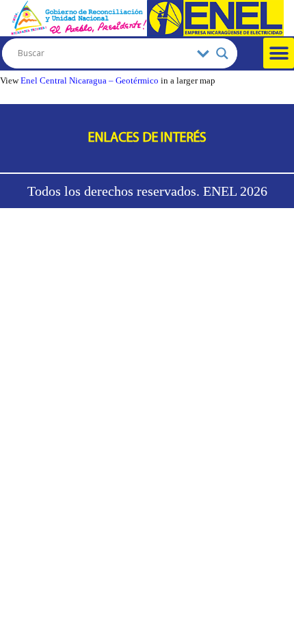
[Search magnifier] (222, 53)
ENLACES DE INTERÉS (147, 138)
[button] (278, 53)
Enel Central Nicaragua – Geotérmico (90, 81)
